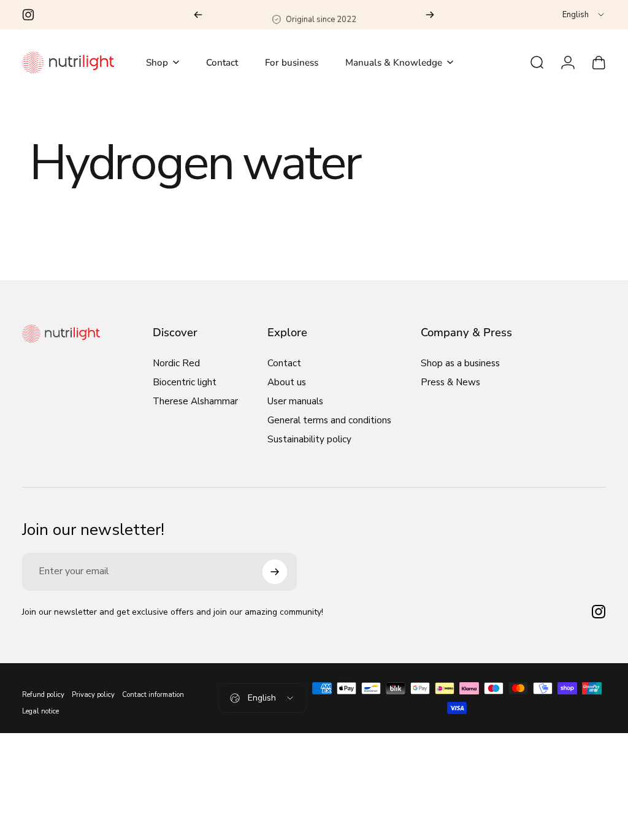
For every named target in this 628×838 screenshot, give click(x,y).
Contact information (153, 694)
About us (286, 382)
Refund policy (43, 694)
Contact (284, 363)
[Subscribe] (274, 571)
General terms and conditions (329, 420)
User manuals (295, 401)
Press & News (450, 382)
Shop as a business (460, 363)
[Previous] (198, 14)
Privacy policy (93, 694)
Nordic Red (176, 363)
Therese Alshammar (195, 401)
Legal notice (40, 711)
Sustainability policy (309, 439)
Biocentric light (184, 382)
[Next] (429, 14)
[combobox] (584, 14)
